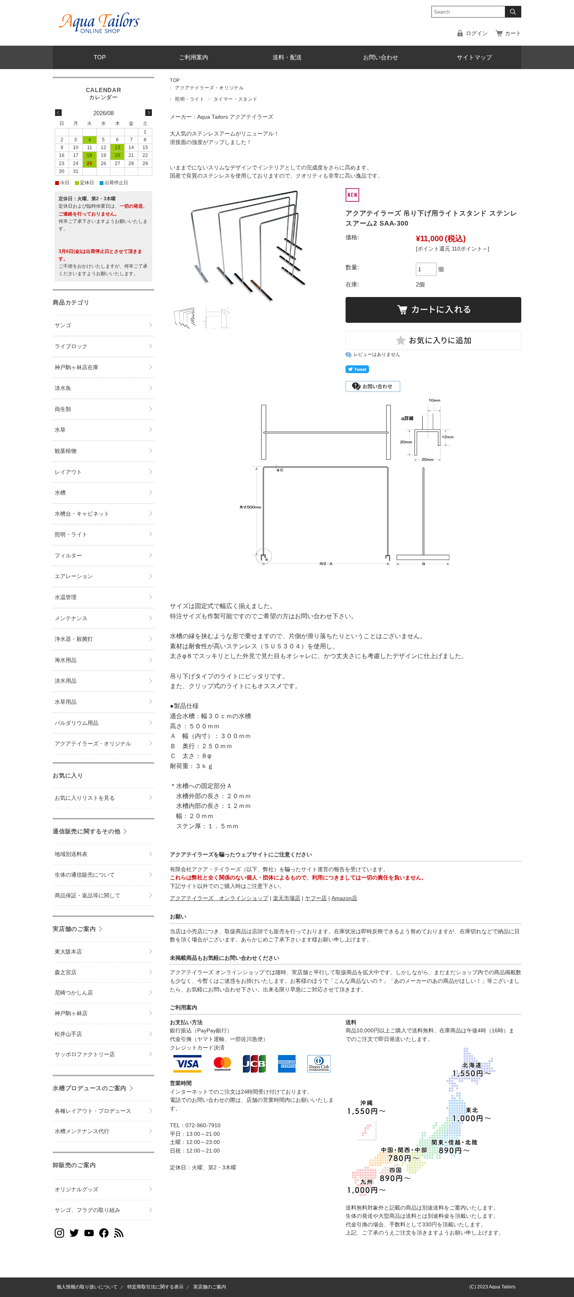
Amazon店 (344, 898)
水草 (60, 430)
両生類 (63, 409)
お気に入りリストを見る (85, 798)
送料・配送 (287, 57)
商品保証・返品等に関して (87, 895)
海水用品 (66, 660)
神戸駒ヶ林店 (71, 1013)
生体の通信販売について (85, 875)
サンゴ (63, 325)
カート (513, 33)
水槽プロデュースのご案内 (90, 1088)
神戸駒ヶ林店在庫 (76, 367)
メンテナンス (71, 618)
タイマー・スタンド (236, 99)
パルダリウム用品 (76, 723)
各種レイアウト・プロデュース (93, 1111)
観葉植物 (66, 451)
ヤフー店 (316, 898)
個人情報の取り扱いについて (87, 1287)
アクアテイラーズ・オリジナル (209, 88)
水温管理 (66, 597)
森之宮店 (66, 972)
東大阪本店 (68, 952)
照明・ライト (190, 99)
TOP (100, 57)
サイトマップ (474, 57)
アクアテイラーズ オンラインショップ (219, 898)
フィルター (68, 556)
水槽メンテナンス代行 (82, 1131)
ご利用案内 (193, 57)
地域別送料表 (71, 854)
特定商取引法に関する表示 (155, 1287)
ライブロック (71, 346)
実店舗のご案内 (74, 928)
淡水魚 (63, 388)
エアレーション (74, 576)
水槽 (60, 493)
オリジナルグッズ (76, 1189)
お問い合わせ (380, 57)
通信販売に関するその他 (86, 831)
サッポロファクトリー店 (85, 1054)
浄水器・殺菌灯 (74, 639)
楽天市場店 (286, 898)
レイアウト (68, 472)
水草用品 (66, 702)
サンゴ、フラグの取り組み (87, 1210)
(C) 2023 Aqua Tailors (492, 1287)
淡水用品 (66, 681)
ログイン (477, 33)
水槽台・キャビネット (82, 514)
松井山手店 (68, 1034)
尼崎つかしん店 (74, 993)
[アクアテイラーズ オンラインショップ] (99, 17)
